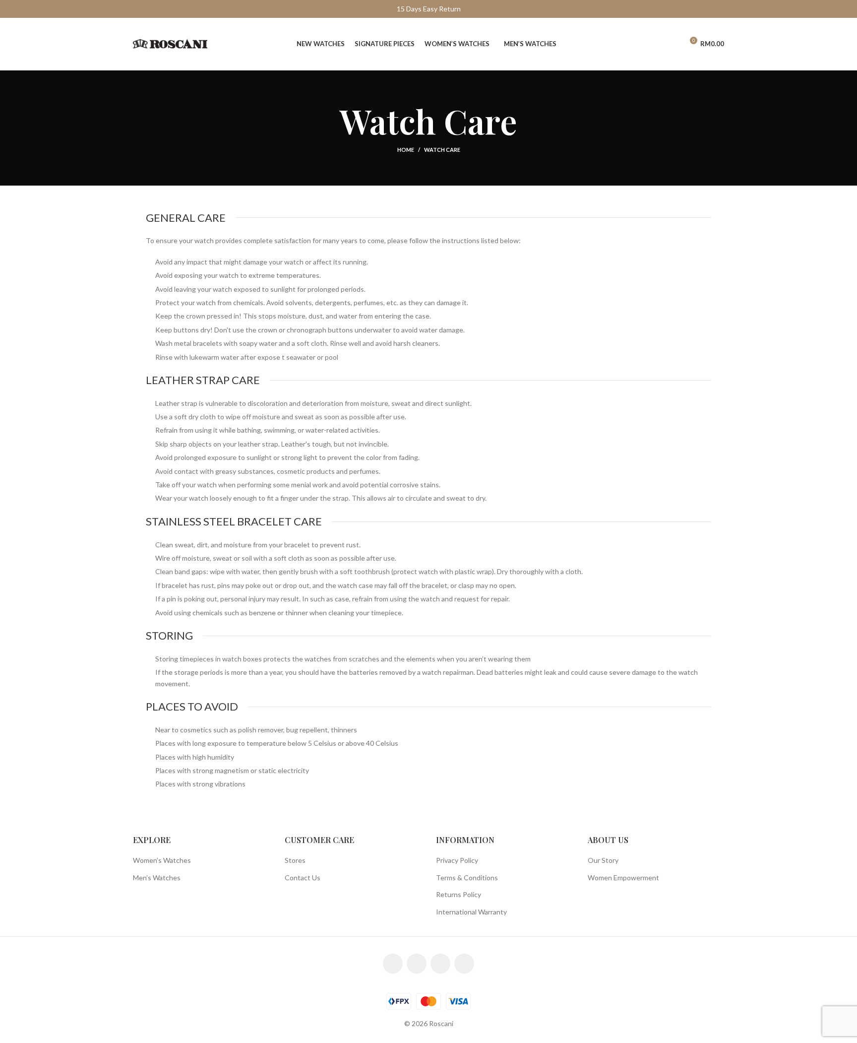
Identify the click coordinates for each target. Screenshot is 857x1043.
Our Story (603, 860)
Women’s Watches (162, 860)
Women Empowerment (623, 877)
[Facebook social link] (393, 964)
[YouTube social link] (440, 964)
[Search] (654, 44)
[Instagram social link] (417, 964)
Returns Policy (458, 894)
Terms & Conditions (467, 877)
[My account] (671, 44)
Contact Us (302, 877)
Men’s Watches (157, 877)
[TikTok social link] (464, 964)
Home (405, 149)
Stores (295, 860)
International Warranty (471, 912)
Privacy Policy (457, 860)
